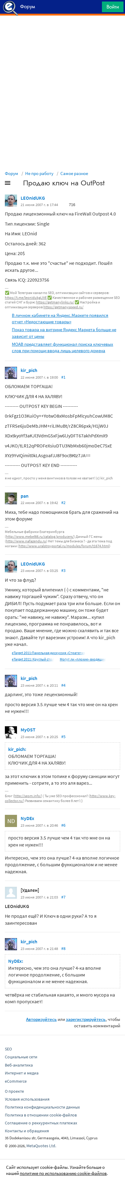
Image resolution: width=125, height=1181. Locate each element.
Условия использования (27, 1099)
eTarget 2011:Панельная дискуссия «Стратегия (48, 652)
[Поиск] (95, 8)
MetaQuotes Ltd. (41, 1145)
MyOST (28, 730)
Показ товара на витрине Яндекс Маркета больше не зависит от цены (64, 333)
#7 (63, 897)
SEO (8, 1049)
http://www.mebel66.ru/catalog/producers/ (40, 536)
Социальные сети (21, 1057)
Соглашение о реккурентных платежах (41, 1123)
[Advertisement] (62, 31)
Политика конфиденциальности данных (42, 1107)
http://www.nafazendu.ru (26, 541)
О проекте (14, 1091)
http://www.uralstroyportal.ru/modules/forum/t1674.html (64, 546)
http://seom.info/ (27, 796)
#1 (63, 377)
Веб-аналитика (19, 1065)
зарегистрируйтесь (86, 1019)
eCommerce (16, 1081)
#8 (63, 948)
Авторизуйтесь (41, 1019)
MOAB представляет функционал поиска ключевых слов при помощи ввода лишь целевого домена (62, 347)
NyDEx (27, 818)
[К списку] (17, 184)
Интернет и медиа (22, 1073)
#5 (63, 736)
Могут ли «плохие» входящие (83, 659)
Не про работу (39, 173)
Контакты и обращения (27, 1131)
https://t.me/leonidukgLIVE (26, 297)
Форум (11, 173)
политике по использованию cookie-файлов (63, 1173)
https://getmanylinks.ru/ (55, 302)
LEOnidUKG (33, 198)
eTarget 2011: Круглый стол (33, 659)
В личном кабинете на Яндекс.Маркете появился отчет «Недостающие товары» (60, 318)
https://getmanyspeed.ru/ (63, 307)
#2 (63, 502)
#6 (63, 825)
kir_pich (29, 370)
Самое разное (74, 173)
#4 (63, 685)
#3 (63, 570)
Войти (112, 6)
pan (25, 496)
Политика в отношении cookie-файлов (41, 1115)
